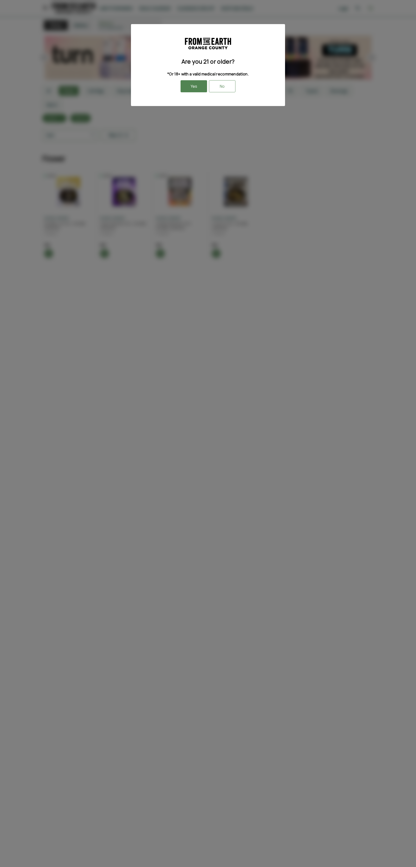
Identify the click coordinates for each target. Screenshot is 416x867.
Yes (194, 86)
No (222, 86)
